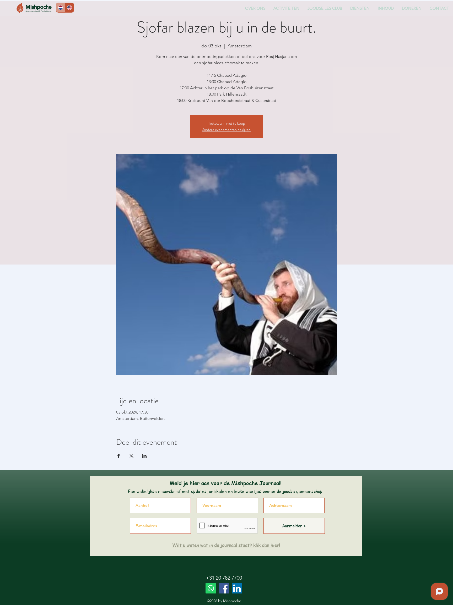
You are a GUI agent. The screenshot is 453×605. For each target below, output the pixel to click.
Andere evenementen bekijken (226, 129)
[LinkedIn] (237, 588)
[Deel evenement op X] (131, 456)
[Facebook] (224, 588)
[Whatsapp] (211, 588)
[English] (69, 7)
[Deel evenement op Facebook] (118, 456)
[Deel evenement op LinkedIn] (144, 456)
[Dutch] (60, 7)
